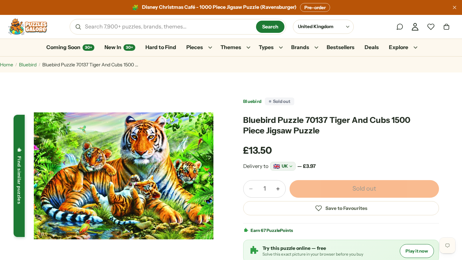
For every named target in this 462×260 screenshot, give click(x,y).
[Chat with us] (399, 26)
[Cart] (446, 26)
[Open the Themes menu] (248, 47)
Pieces (194, 47)
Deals (372, 47)
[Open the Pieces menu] (210, 47)
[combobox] (168, 26)
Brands (300, 47)
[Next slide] (211, 175)
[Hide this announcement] (454, 7)
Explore (398, 47)
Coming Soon (69, 47)
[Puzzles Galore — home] (27, 26)
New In (119, 47)
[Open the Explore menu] (415, 47)
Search (270, 27)
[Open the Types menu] (281, 47)
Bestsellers (340, 47)
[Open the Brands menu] (316, 47)
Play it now (417, 251)
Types (266, 47)
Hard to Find (160, 47)
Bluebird (28, 65)
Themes (231, 47)
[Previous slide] (35, 175)
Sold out (364, 188)
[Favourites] (430, 26)
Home (6, 65)
